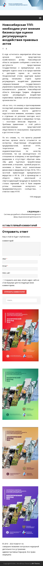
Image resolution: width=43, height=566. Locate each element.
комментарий (7, 241)
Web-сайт (6, 273)
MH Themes (36, 563)
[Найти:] (21, 300)
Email (4, 266)
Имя (4, 259)
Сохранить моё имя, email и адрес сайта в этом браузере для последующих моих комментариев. (20, 283)
